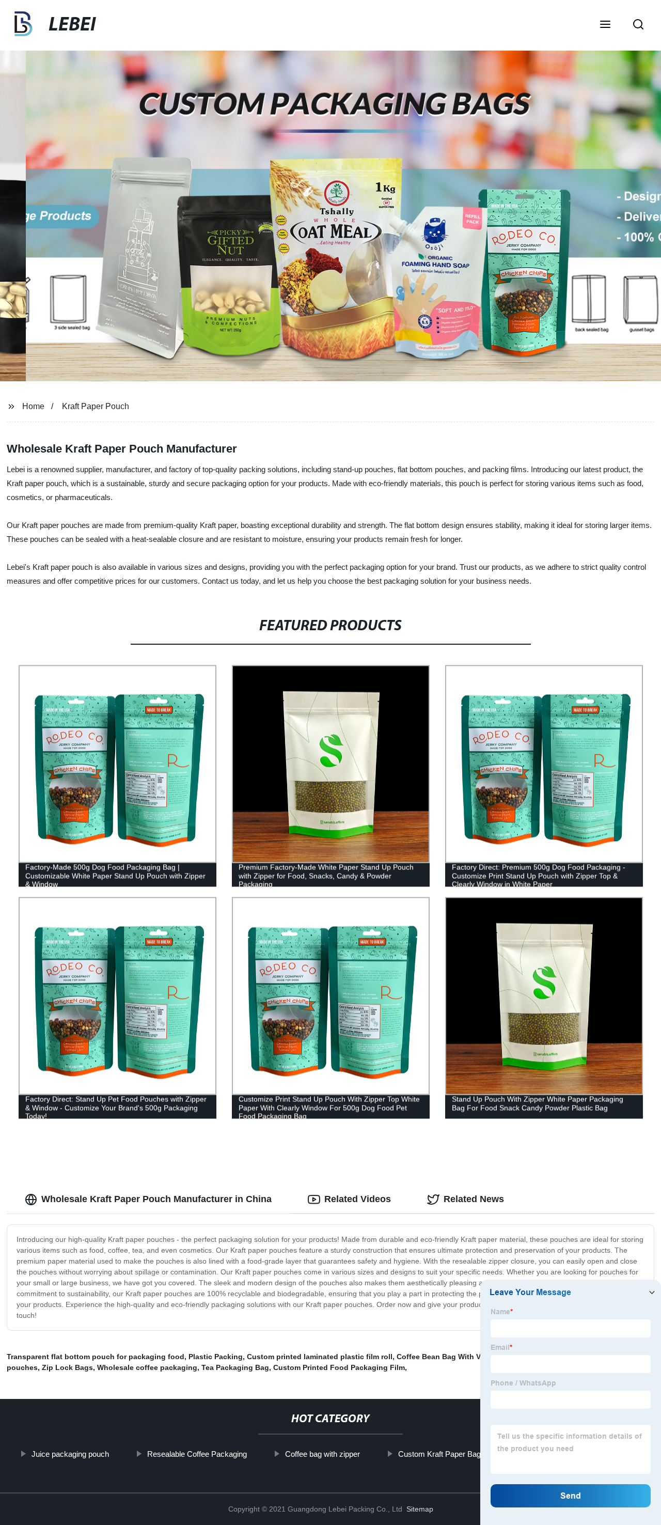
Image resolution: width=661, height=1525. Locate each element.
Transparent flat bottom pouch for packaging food (95, 1356)
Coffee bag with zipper (322, 1454)
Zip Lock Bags (67, 1367)
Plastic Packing (215, 1356)
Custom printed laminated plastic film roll (319, 1356)
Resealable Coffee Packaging (196, 1454)
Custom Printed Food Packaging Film (339, 1367)
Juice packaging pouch (69, 1454)
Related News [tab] (474, 1199)
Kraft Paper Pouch (95, 406)
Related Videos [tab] (357, 1199)
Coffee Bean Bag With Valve (446, 1356)
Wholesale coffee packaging (147, 1367)
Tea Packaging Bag (235, 1367)
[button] (605, 25)
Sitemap (419, 1509)
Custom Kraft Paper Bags (441, 1454)
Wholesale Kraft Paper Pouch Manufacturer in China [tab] (156, 1199)
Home (33, 406)
